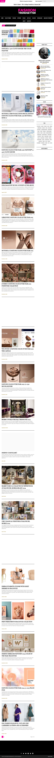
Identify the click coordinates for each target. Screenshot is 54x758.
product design (39, 139)
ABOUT (24, 21)
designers (44, 131)
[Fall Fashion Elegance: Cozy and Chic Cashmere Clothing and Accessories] (18, 721)
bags (48, 126)
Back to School (17, 4)
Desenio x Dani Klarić (9, 453)
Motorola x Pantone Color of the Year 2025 (17, 250)
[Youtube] (25, 753)
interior (43, 136)
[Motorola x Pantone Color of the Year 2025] (18, 248)
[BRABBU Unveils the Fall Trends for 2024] (18, 417)
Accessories (38, 126)
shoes (51, 139)
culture (38, 131)
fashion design (39, 134)
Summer (49, 141)
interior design (46, 136)
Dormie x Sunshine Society (45, 91)
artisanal (45, 126)
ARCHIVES (29, 21)
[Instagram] (32, 753)
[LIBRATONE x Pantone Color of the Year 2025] (18, 215)
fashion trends (49, 134)
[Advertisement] (18, 76)
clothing (51, 126)
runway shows (47, 139)
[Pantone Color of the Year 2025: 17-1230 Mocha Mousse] (18, 382)
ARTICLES (29, 18)
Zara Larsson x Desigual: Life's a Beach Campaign (44, 117)
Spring (43, 141)
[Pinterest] (30, 753)
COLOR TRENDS (8, 18)
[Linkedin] (28, 753)
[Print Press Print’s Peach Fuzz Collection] (18, 619)
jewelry (50, 136)
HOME (2, 18)
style (46, 141)
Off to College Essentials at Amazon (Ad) (31, 4)
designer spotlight (49, 131)
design (41, 131)
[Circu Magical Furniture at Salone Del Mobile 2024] (18, 519)
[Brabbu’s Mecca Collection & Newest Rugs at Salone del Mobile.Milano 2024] (18, 484)
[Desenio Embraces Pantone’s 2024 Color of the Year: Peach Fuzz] (18, 651)
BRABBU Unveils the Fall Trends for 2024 (16, 419)
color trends (38, 129)
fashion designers (44, 134)
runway (43, 139)
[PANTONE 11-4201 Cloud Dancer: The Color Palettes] (18, 46)
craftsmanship (50, 129)
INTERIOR (19, 18)
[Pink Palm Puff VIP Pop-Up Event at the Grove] (18, 183)
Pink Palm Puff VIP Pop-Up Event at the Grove (18, 185)
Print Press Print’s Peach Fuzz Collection (17, 622)
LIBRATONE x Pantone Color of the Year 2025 (17, 217)
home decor (39, 136)
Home (3, 25)
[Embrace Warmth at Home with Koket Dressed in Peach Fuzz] (18, 584)
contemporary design (44, 129)
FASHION (14, 18)
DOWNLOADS (39, 18)
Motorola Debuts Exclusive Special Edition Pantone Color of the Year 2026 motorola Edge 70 (18, 116)
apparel (42, 126)
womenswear (44, 144)
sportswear (40, 141)
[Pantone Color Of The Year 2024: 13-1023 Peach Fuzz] (18, 686)
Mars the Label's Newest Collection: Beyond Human (23, 1)
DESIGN (24, 18)
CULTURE (34, 18)
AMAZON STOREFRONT (48, 18)
